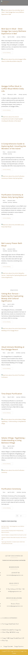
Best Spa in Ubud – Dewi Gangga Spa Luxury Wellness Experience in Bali (13, 31)
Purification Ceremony (11, 489)
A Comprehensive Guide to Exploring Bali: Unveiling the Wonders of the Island (13, 146)
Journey (18, 37)
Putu (4, 37)
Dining (20, 94)
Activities (5, 154)
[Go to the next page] (24, 515)
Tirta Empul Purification (11, 393)
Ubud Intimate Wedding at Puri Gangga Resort (12, 348)
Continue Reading (8, 52)
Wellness (23, 37)
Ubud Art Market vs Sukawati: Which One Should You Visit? (13, 535)
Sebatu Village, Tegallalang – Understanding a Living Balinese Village (13, 440)
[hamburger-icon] (25, 2)
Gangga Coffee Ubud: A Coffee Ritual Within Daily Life (12, 88)
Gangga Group (23, 651)
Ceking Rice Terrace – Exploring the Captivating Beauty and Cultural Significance (12, 297)
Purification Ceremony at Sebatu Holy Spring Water (12, 195)
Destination (5, 306)
